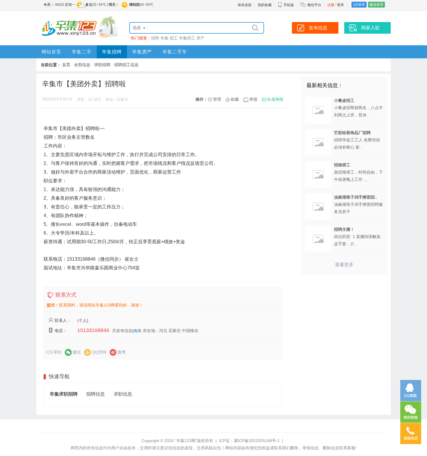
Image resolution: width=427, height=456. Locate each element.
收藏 (235, 99)
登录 (340, 5)
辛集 (164, 38)
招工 (174, 38)
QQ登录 (359, 5)
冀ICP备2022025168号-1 (257, 440)
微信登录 (376, 5)
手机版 (289, 5)
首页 (66, 64)
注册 (330, 5)
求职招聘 (102, 64)
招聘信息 (95, 394)
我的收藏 (265, 5)
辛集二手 (82, 51)
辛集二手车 (174, 51)
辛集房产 (142, 51)
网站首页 (51, 51)
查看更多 (344, 264)
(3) (135, 330)
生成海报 (275, 99)
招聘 (155, 38)
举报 (253, 99)
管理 (217, 99)
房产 (200, 38)
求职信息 (123, 394)
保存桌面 (245, 5)
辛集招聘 (112, 51)
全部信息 (82, 64)
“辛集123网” (186, 440)
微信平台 (314, 5)
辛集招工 (187, 38)
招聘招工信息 (126, 64)
